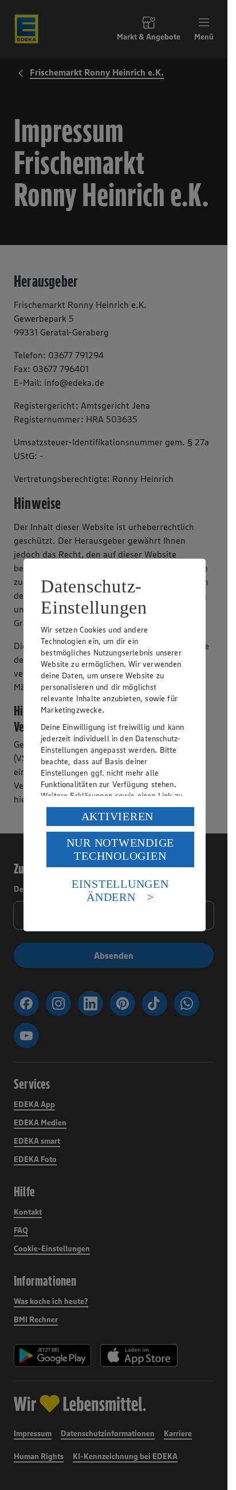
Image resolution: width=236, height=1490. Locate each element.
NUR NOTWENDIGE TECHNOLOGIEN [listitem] (120, 849)
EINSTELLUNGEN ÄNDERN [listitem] (120, 890)
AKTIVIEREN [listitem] (117, 816)
